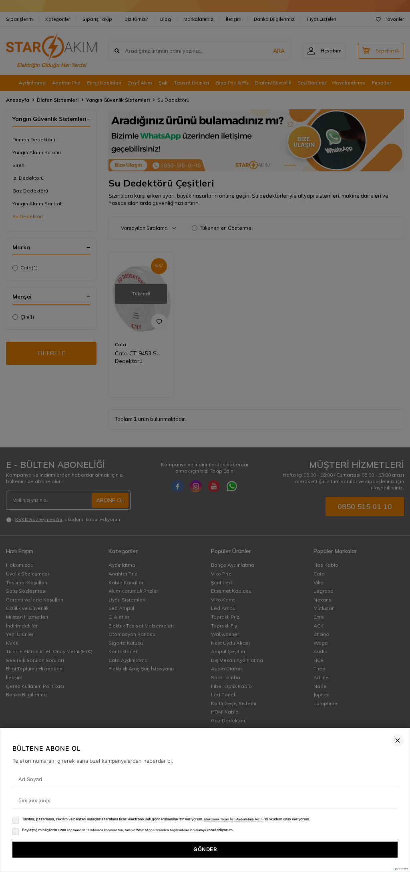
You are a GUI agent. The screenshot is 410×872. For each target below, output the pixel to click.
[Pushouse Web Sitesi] (400, 868)
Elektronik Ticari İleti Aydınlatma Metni (233, 819)
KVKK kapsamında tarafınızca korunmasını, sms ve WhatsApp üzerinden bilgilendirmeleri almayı (132, 830)
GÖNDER (205, 849)
